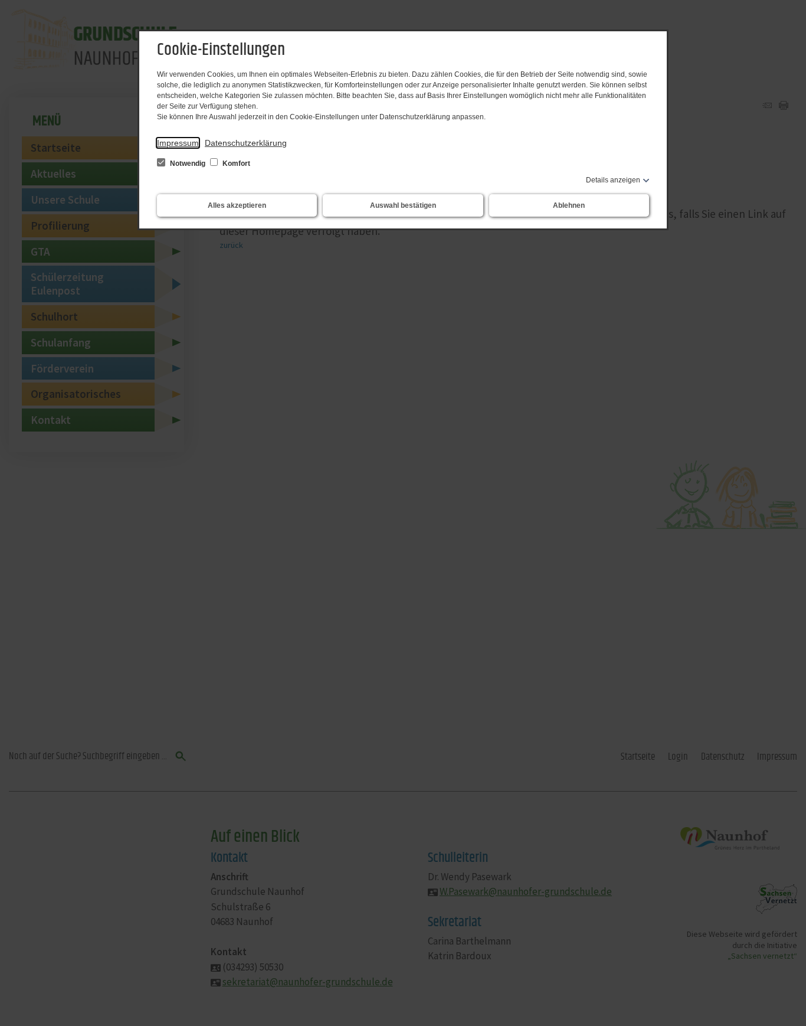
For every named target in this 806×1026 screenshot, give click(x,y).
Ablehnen (569, 205)
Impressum (178, 143)
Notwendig (187, 163)
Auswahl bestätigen (403, 205)
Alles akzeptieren (237, 205)
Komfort (235, 163)
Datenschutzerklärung (246, 143)
